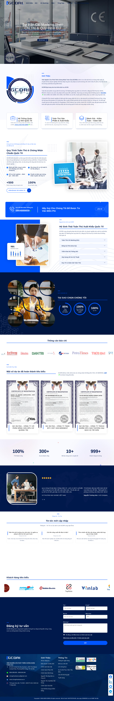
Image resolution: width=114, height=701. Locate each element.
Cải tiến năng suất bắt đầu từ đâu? (57, 532)
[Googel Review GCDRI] (91, 660)
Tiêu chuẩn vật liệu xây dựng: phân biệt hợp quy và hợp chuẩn (92, 533)
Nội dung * (66, 622)
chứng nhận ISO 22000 (21, 124)
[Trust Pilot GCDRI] (80, 659)
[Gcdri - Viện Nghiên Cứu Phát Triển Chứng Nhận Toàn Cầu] (27, 588)
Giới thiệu (29, 3)
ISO (36, 3)
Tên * (64, 605)
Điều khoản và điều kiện (70, 638)
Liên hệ (69, 3)
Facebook (110, 678)
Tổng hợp (60, 3)
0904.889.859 (13, 672)
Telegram (110, 693)
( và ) (76, 638)
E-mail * (88, 605)
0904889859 (23, 210)
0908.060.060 (22, 672)
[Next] (109, 32)
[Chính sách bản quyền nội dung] (91, 667)
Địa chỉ (65, 613)
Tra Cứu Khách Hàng (81, 3)
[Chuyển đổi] (104, 240)
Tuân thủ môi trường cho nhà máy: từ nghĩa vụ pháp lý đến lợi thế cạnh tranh (23, 533)
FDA (52, 3)
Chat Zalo (110, 683)
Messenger (110, 688)
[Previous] (4, 32)
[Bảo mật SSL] (80, 667)
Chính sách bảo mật (83, 638)
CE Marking (44, 3)
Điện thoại (88, 613)
